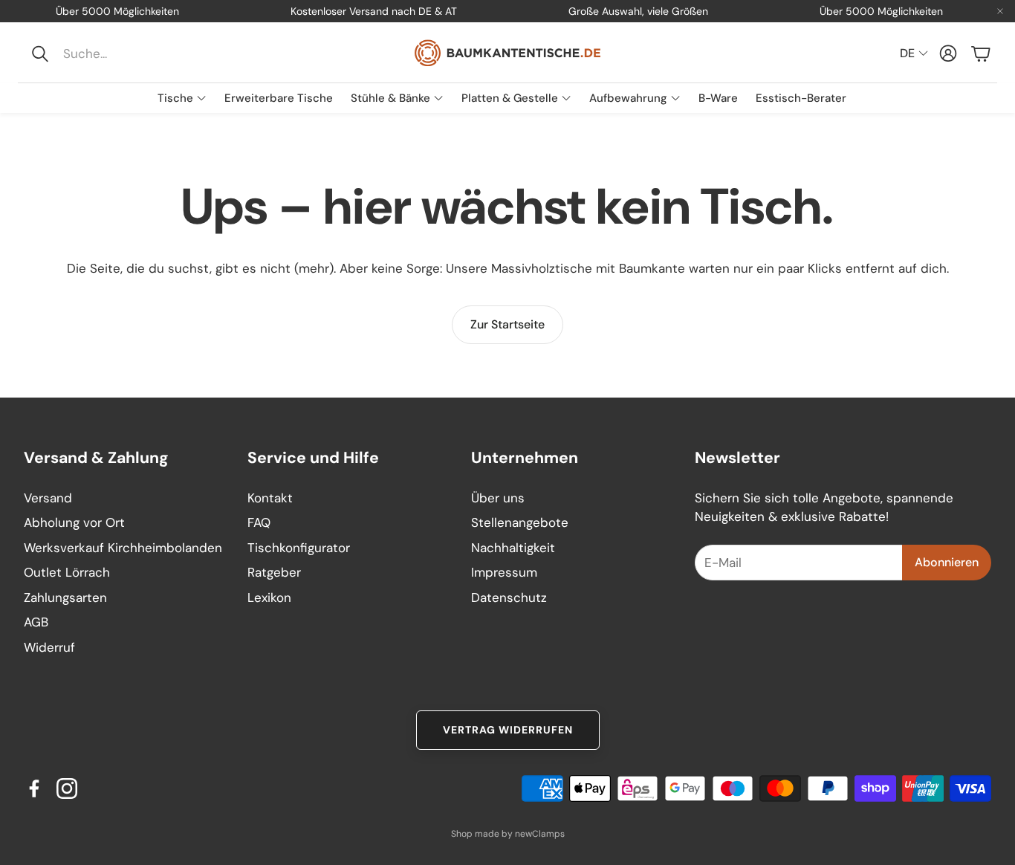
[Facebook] (34, 788)
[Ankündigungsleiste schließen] (1000, 11)
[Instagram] (66, 788)
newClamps (540, 834)
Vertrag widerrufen (508, 729)
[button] (124, 53)
